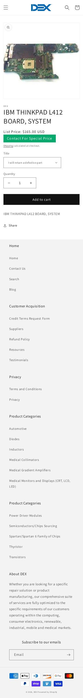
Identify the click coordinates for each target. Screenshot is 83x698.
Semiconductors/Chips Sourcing (33, 526)
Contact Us (17, 268)
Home (13, 258)
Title (6, 153)
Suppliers (16, 329)
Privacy (14, 400)
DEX (35, 692)
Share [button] (13, 225)
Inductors (16, 449)
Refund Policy (19, 339)
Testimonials (18, 360)
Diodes (14, 439)
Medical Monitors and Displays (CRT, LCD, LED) (39, 484)
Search (14, 279)
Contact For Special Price (29, 138)
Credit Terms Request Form (29, 318)
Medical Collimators (24, 460)
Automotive (18, 429)
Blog (12, 289)
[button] (6, 8)
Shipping (8, 145)
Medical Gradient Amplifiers (29, 470)
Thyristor (16, 547)
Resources (16, 350)
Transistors (17, 557)
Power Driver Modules (25, 515)
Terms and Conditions (25, 389)
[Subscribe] (68, 654)
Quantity (9, 174)
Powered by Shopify (47, 692)
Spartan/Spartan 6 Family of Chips (34, 536)
